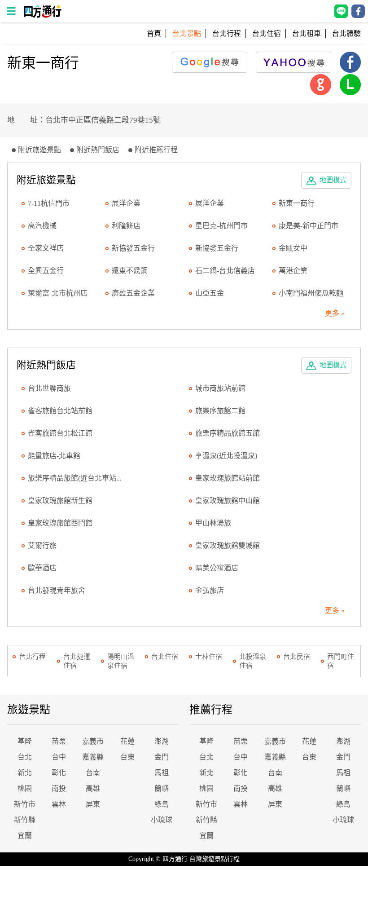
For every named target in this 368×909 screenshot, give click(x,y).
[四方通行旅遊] (42, 15)
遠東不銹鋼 (130, 270)
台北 (25, 757)
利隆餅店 (126, 225)
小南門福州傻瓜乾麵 (311, 293)
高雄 (93, 788)
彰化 (59, 773)
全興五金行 (46, 270)
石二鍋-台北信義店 (225, 270)
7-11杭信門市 (49, 203)
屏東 (93, 804)
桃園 (25, 788)
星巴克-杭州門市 (221, 225)
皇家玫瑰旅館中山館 (227, 500)
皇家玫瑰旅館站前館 (227, 478)
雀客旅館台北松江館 (60, 433)
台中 (59, 757)
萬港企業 (293, 270)
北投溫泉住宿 (252, 661)
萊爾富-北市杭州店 (58, 293)
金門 (161, 757)
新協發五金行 (133, 248)
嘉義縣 (93, 757)
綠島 (161, 804)
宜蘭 (25, 835)
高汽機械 (42, 225)
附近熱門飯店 (97, 150)
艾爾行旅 (42, 545)
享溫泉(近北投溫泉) (226, 455)
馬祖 (161, 773)
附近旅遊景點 (39, 150)
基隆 (25, 741)
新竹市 (24, 804)
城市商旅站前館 (220, 388)
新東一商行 (297, 203)
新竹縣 (24, 820)
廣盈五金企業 (133, 293)
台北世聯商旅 (49, 388)
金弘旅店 (209, 590)
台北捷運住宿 (76, 661)
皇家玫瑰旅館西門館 (60, 523)
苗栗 (59, 741)
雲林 (59, 804)
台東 (127, 757)
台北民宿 (296, 656)
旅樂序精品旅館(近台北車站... (75, 478)
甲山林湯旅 (213, 523)
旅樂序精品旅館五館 (227, 433)
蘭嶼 (161, 788)
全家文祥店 (46, 248)
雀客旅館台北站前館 (60, 411)
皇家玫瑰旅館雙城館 (227, 545)
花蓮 (127, 741)
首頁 (154, 33)
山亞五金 (209, 293)
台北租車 (306, 33)
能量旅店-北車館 (54, 455)
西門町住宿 (340, 661)
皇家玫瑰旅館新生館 (60, 500)
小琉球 (161, 820)
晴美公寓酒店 (216, 568)
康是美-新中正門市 (308, 225)
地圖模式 (333, 180)
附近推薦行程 (156, 150)
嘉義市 (93, 741)
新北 (25, 773)
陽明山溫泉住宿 (120, 661)
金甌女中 (293, 248)
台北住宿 (266, 33)
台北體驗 (346, 33)
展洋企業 (126, 203)
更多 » (335, 313)
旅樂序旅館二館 (220, 411)
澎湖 (161, 741)
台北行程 (226, 33)
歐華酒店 (42, 568)
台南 (93, 773)
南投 (59, 788)
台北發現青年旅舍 (56, 590)
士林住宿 (208, 656)
